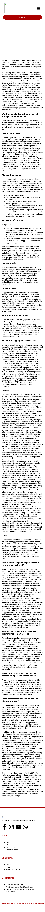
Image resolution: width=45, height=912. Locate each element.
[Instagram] (11, 827)
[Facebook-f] (4, 827)
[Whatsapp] (25, 827)
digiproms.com (39, 903)
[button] (38, 8)
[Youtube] (18, 827)
